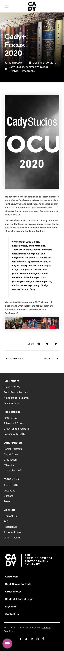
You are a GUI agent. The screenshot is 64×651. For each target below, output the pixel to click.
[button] (38, 343)
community (32, 66)
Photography (27, 70)
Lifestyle (13, 70)
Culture (44, 66)
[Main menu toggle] (6, 6)
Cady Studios (16, 66)
